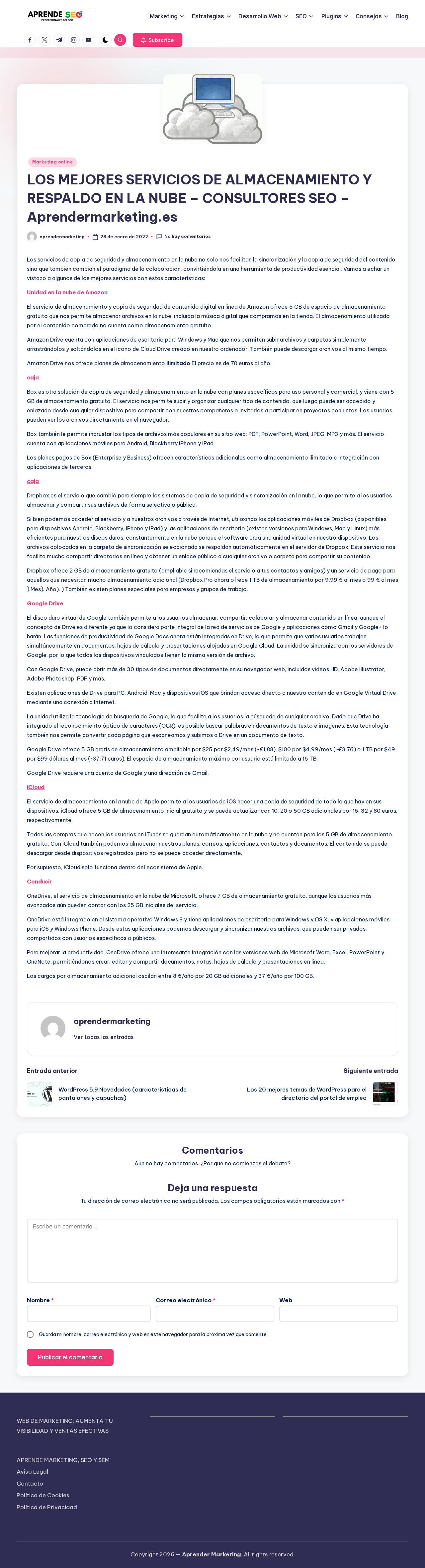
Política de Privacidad (47, 1507)
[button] (157, 40)
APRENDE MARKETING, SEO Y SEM (63, 1460)
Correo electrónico (185, 1300)
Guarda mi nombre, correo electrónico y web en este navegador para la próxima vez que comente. (153, 1334)
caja (33, 377)
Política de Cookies (43, 1495)
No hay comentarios (187, 236)
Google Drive (45, 603)
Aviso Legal (32, 1471)
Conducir (39, 881)
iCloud (35, 787)
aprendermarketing (112, 1021)
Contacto (30, 1483)
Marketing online (52, 161)
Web (285, 1300)
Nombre (40, 1300)
